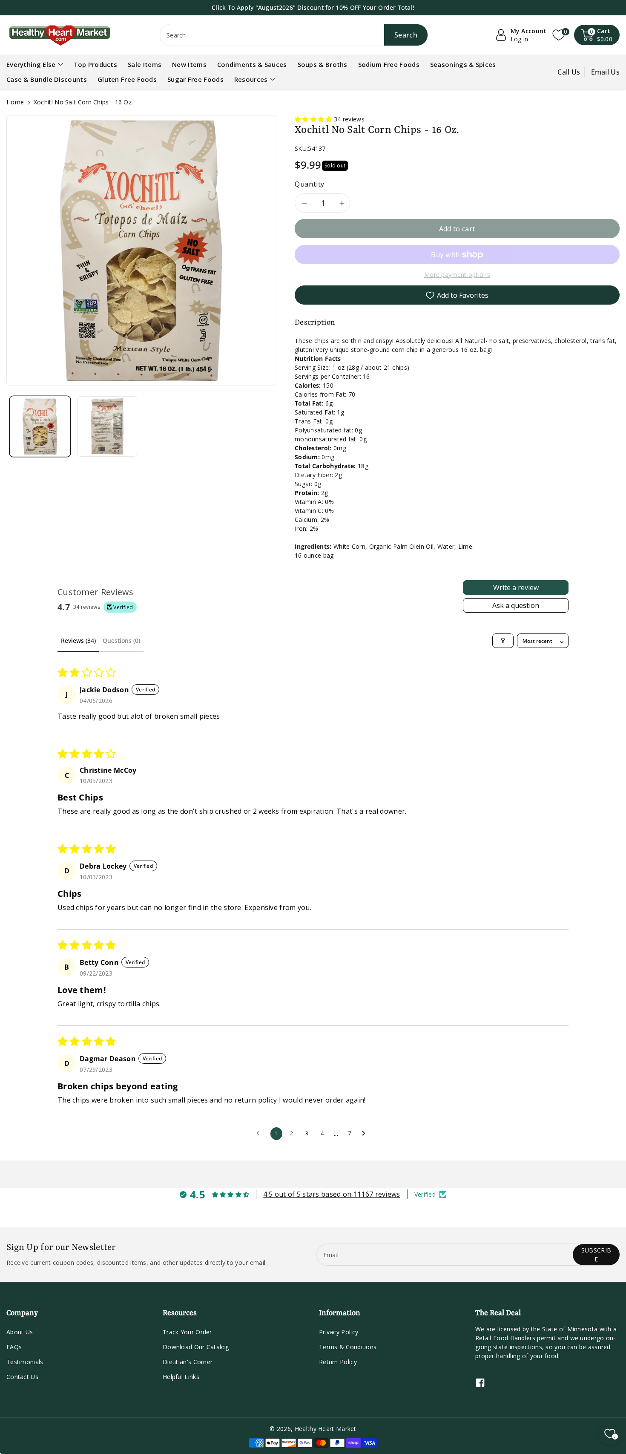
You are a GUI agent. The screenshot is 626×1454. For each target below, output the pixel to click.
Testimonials (24, 1362)
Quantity (309, 184)
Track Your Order (187, 1332)
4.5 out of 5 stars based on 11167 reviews (331, 1194)
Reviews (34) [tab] (78, 640)
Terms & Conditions (347, 1347)
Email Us (605, 72)
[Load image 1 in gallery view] (40, 426)
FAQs (14, 1347)
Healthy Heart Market (325, 1429)
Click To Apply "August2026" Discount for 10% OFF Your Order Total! (313, 7)
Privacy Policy (338, 1332)
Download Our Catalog (196, 1347)
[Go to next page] (366, 1134)
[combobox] (294, 35)
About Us (19, 1332)
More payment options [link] (457, 275)
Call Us (568, 72)
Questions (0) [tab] (121, 640)
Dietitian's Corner (187, 1362)
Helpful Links (181, 1377)
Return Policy (338, 1362)
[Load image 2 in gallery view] (107, 426)
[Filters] (503, 640)
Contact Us (22, 1377)
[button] (597, 35)
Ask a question (515, 605)
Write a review (516, 587)
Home (15, 102)
